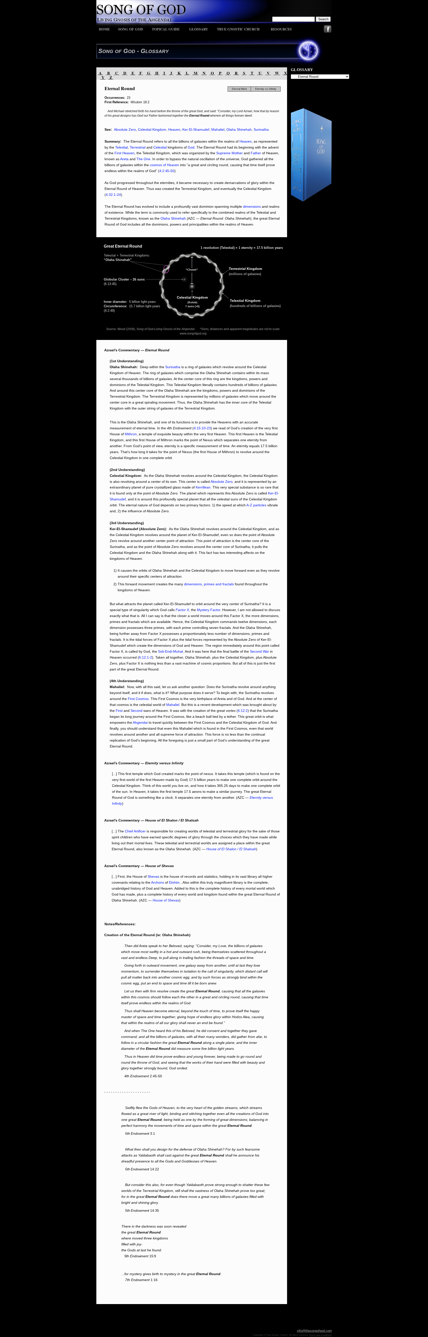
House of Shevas (166, 900)
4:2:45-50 (166, 171)
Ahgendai (140, 722)
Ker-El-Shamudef (195, 129)
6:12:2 (243, 711)
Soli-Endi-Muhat (170, 651)
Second (136, 711)
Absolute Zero (125, 129)
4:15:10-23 (202, 428)
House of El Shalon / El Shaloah (231, 849)
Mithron (131, 434)
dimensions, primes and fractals (209, 584)
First (119, 711)
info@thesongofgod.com (314, 1331)
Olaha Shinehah (239, 129)
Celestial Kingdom (152, 129)
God (191, 147)
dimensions (252, 206)
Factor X (182, 610)
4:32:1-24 (113, 195)
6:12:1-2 (145, 657)
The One (143, 159)
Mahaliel (217, 129)
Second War (259, 651)
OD (131, 51)
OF (118, 51)
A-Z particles (256, 505)
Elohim (174, 882)
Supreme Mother (230, 153)
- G (140, 51)
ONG (107, 51)
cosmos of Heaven (164, 165)
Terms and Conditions (320, 1335)
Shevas (153, 876)
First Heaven (124, 153)
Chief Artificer (135, 831)
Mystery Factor (208, 610)
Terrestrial (137, 147)
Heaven (174, 129)
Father (256, 153)
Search (323, 19)
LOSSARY (157, 51)
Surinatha (261, 129)
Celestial (160, 147)
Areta (124, 159)
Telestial (121, 147)
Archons (157, 882)
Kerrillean (203, 487)
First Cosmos (138, 699)
